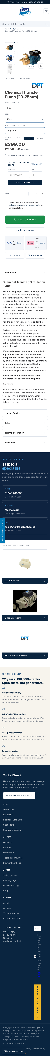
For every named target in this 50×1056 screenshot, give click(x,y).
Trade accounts (11, 913)
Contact (7, 908)
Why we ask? (37, 164)
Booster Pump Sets (12, 820)
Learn (19, 243)
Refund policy (39, 1049)
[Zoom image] (40, 66)
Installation (8, 852)
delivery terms (15, 205)
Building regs (9, 880)
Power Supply (12, 103)
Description (10, 272)
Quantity (9, 193)
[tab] (10, 47)
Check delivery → (25, 182)
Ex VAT (29, 139)
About (6, 903)
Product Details (12, 413)
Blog (5, 890)
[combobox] (25, 24)
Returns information (14, 433)
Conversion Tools (12, 918)
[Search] (47, 24)
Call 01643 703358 (33, 2)
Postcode (11, 169)
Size (7, 114)
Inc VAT (39, 139)
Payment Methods (12, 863)
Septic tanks (9, 825)
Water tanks (9, 809)
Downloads (17, 442)
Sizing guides (10, 875)
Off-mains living (11, 885)
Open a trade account (19, 795)
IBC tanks (7, 814)
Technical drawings (13, 858)
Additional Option (15, 125)
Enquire (16, 255)
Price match (36, 255)
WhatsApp (14, 2)
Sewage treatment (12, 830)
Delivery (8, 423)
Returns (7, 847)
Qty (32, 169)
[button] (3, 11)
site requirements (32, 205)
